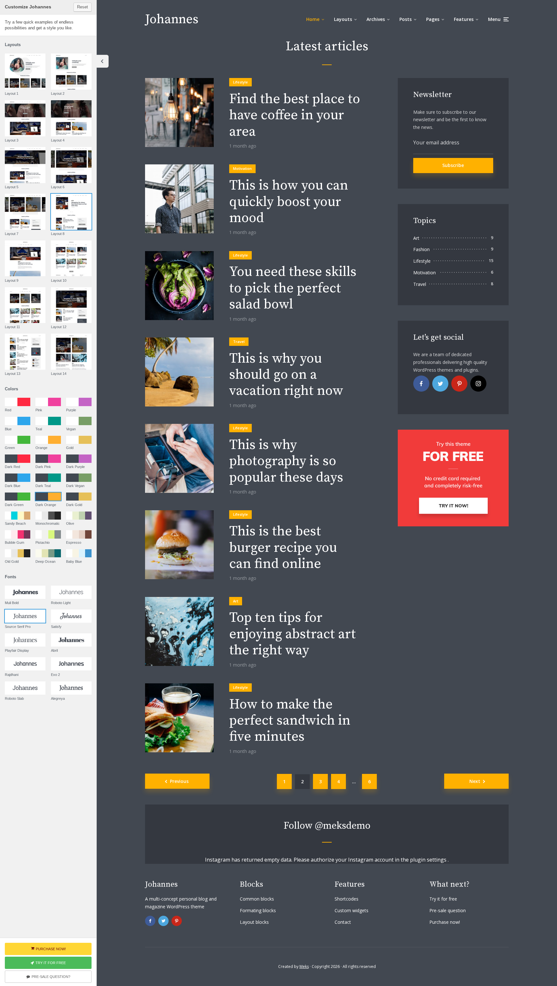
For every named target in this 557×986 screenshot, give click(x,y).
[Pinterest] (459, 384)
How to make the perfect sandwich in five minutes (289, 721)
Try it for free (443, 899)
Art (235, 601)
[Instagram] (478, 384)
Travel (239, 341)
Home (312, 19)
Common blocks (257, 899)
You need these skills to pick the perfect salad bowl (293, 288)
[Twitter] (440, 384)
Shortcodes (346, 899)
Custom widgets (351, 910)
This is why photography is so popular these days (286, 461)
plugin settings (429, 859)
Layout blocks (254, 922)
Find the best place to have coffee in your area (294, 115)
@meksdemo (342, 826)
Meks (304, 966)
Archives (375, 19)
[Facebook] (421, 384)
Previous (179, 781)
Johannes (172, 19)
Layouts (343, 19)
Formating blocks (258, 910)
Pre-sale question (447, 910)
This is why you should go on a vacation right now (286, 375)
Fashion (421, 249)
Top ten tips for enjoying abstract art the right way (292, 634)
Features (464, 19)
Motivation (242, 168)
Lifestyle (240, 82)
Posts (405, 19)
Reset (82, 7)
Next (474, 781)
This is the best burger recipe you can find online (283, 547)
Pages (432, 19)
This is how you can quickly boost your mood (288, 202)
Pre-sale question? (51, 977)
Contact (343, 922)
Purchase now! (444, 922)
